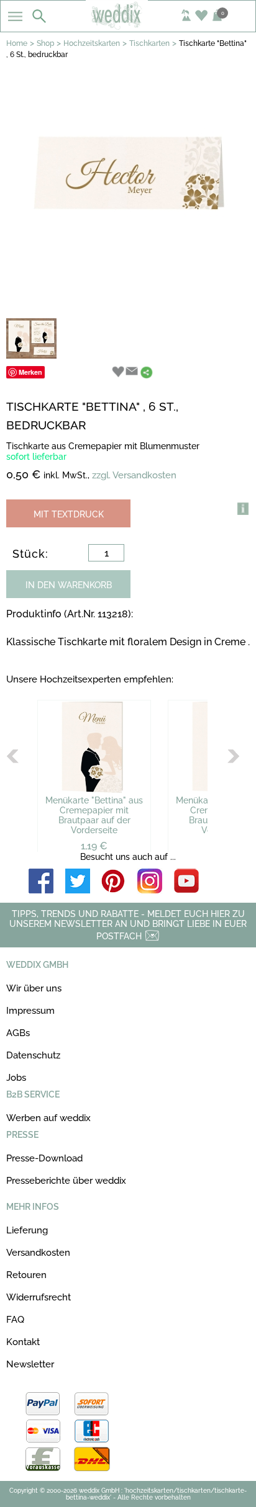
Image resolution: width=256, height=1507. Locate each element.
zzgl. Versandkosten (134, 475)
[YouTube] (186, 882)
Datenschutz (33, 1055)
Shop (45, 43)
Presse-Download (44, 1158)
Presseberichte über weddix (66, 1180)
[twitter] (78, 882)
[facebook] (41, 882)
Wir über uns (34, 988)
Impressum (30, 1010)
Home (16, 43)
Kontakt (23, 1342)
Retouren (26, 1275)
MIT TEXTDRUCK (69, 514)
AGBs (18, 1033)
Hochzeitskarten (91, 43)
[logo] (128, 26)
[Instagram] (150, 882)
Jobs (16, 1077)
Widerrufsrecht (38, 1297)
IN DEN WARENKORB (68, 585)
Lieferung (27, 1230)
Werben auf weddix (48, 1118)
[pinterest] (114, 882)
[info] (243, 509)
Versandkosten (38, 1252)
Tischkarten (149, 43)
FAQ (15, 1319)
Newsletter (30, 1364)
